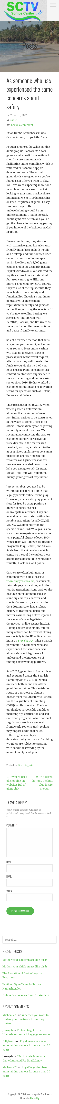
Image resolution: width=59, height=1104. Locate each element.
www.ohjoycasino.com (20, 581)
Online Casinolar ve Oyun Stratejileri (25, 995)
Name (9, 862)
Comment (11, 825)
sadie (13, 120)
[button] (54, 5)
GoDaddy (34, 1098)
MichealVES (9, 1015)
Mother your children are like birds (24, 959)
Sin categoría (25, 765)
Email (9, 876)
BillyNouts (9, 1041)
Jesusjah (7, 1030)
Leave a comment (22, 125)
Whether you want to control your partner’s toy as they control (25, 1019)
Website (10, 891)
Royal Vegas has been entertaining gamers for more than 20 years (26, 1045)
